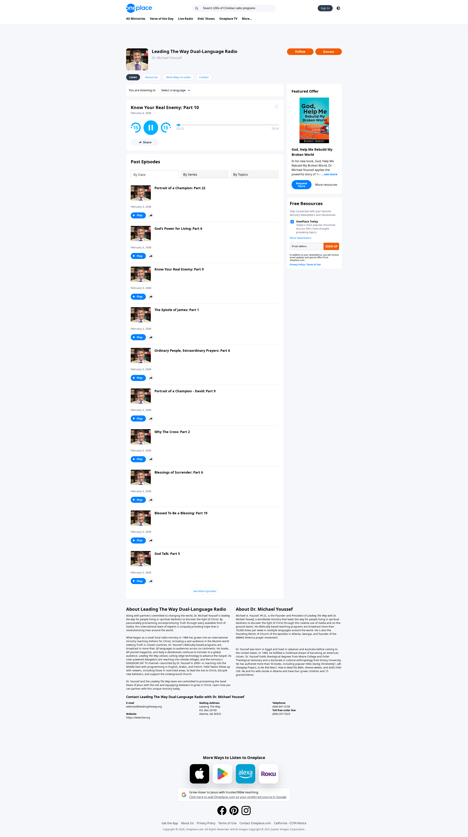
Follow (300, 51)
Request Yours (301, 184)
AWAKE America (245, 637)
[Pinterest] (234, 810)
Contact (204, 77)
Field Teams (211, 666)
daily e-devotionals (170, 652)
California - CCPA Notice (290, 823)
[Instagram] (246, 810)
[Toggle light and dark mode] (338, 8)
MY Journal (132, 652)
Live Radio (185, 19)
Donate (328, 52)
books (224, 648)
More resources (326, 185)
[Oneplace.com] (139, 8)
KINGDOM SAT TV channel (142, 663)
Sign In (325, 8)
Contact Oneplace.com (255, 823)
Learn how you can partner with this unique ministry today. (178, 686)
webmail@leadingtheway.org (144, 706)
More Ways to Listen (178, 77)
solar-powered (135, 659)
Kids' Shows (206, 19)
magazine (145, 652)
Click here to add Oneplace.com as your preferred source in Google (237, 797)
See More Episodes (204, 591)
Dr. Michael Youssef (167, 58)
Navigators (151, 659)
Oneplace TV (228, 19)
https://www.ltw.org (138, 717)
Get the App (170, 823)
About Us (187, 823)
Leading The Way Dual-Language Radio (194, 51)
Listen (133, 77)
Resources (151, 77)
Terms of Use (227, 823)
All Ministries (135, 19)
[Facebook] (222, 810)
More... (247, 19)
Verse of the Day (161, 19)
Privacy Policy (206, 823)
